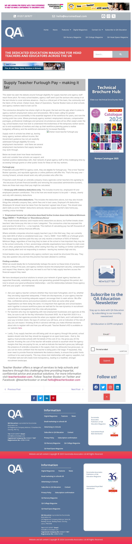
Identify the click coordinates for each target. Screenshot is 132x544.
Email (106, 334)
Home (46, 30)
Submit (106, 360)
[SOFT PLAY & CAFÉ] (107, 195)
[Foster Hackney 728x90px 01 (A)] (98, 9)
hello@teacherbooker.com (64, 379)
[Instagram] (108, 16)
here (20, 328)
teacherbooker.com (20, 376)
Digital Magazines (80, 30)
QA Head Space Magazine (117, 37)
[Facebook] (103, 16)
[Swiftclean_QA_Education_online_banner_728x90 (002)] (34, 69)
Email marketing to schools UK (55, 421)
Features (65, 30)
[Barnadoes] (34, 6)
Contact (70, 432)
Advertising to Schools (52, 427)
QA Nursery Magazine (72, 37)
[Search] (120, 54)
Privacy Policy (49, 438)
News (55, 30)
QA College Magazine (94, 37)
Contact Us (96, 30)
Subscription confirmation (67, 438)
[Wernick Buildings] (107, 238)
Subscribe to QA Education (116, 30)
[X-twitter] (113, 16)
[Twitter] (103, 387)
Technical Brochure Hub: (106, 89)
